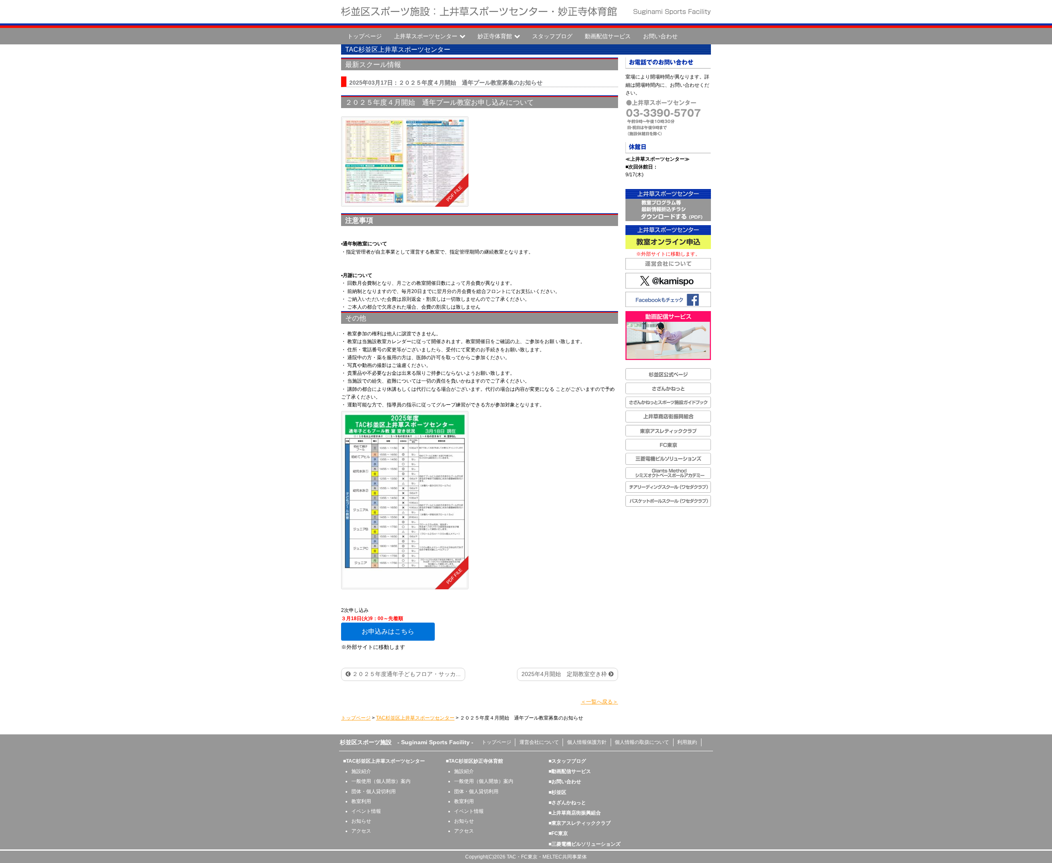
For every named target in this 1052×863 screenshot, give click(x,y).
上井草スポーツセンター (425, 36)
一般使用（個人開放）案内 (381, 781)
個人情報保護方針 (587, 742)
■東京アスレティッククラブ (580, 823)
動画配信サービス (608, 36)
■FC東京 (558, 833)
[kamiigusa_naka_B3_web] (404, 161)
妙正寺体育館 (495, 36)
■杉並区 (557, 792)
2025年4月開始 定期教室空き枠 (565, 674)
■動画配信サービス (570, 771)
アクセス (361, 831)
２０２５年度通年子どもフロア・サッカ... (406, 674)
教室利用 (361, 801)
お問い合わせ (660, 36)
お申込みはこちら (388, 631)
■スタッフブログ (567, 761)
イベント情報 (366, 811)
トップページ (364, 36)
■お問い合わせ (565, 782)
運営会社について (539, 742)
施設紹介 (361, 771)
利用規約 (687, 742)
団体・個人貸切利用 (373, 791)
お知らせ (361, 821)
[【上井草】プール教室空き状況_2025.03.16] (404, 500)
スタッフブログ (552, 36)
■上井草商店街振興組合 (575, 813)
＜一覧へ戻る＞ (599, 702)
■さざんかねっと (567, 802)
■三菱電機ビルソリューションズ (585, 844)
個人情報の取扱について (642, 742)
